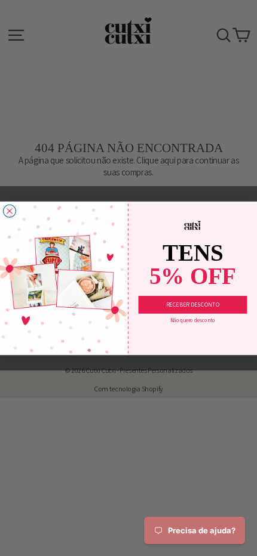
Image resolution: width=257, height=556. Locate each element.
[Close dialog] (10, 211)
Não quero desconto (193, 320)
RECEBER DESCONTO (193, 304)
